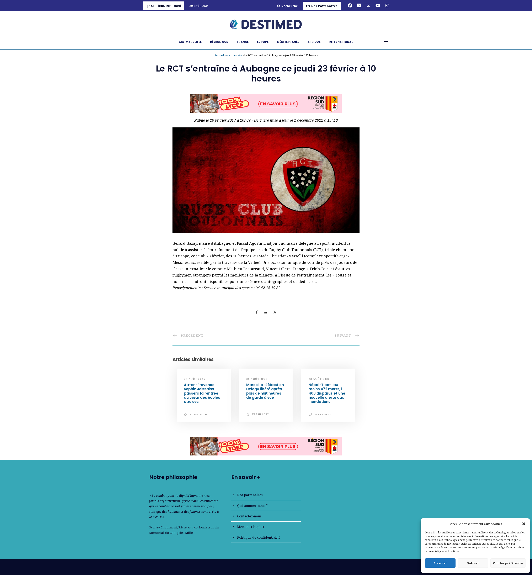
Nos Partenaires (324, 6)
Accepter (440, 563)
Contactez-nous (249, 516)
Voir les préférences (508, 563)
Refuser (473, 563)
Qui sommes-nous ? (252, 505)
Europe (263, 42)
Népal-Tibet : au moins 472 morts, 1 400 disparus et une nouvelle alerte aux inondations (327, 393)
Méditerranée (288, 42)
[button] (524, 524)
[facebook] (350, 5)
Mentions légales (250, 526)
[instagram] (387, 5)
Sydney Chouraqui (163, 527)
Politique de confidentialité (258, 537)
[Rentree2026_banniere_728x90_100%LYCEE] (266, 103)
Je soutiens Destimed (164, 6)
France (243, 42)
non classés (234, 55)
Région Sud (219, 42)
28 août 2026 (194, 379)
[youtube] (378, 5)
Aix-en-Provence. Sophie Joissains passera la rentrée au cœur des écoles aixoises (202, 393)
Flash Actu (198, 414)
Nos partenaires (250, 495)
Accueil (219, 55)
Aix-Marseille (190, 42)
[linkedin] (359, 5)
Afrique (314, 42)
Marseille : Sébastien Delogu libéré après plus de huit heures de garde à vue (265, 391)
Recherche (289, 6)
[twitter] (368, 5)
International (341, 42)
